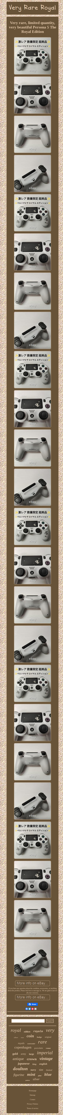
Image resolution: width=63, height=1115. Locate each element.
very (50, 1030)
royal (16, 1030)
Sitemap (32, 1095)
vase (22, 1037)
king (34, 1064)
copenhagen (22, 1047)
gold (15, 1053)
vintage (46, 1058)
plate (39, 1076)
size (41, 1069)
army (23, 1053)
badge (39, 1037)
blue (48, 1074)
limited (49, 1070)
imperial (45, 1052)
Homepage (32, 1091)
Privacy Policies (32, 1104)
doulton (20, 1068)
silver (36, 1079)
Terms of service (32, 1108)
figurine (18, 1075)
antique (18, 1059)
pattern (27, 1080)
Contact (32, 1099)
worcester (31, 1043)
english (43, 1063)
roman (48, 1048)
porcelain (38, 1048)
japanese (24, 1063)
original (48, 1037)
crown (32, 1059)
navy (33, 1069)
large (31, 1054)
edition (27, 1031)
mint (31, 1074)
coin (30, 1036)
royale (38, 1031)
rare (42, 1042)
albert (16, 1037)
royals (21, 1043)
